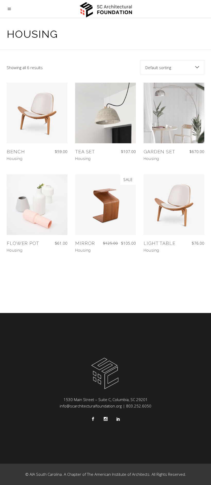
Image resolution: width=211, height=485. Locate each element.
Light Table (159, 243)
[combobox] (172, 67)
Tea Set (85, 151)
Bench (16, 151)
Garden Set (159, 151)
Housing (14, 158)
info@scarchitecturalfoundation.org (91, 405)
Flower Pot (23, 243)
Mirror (85, 243)
